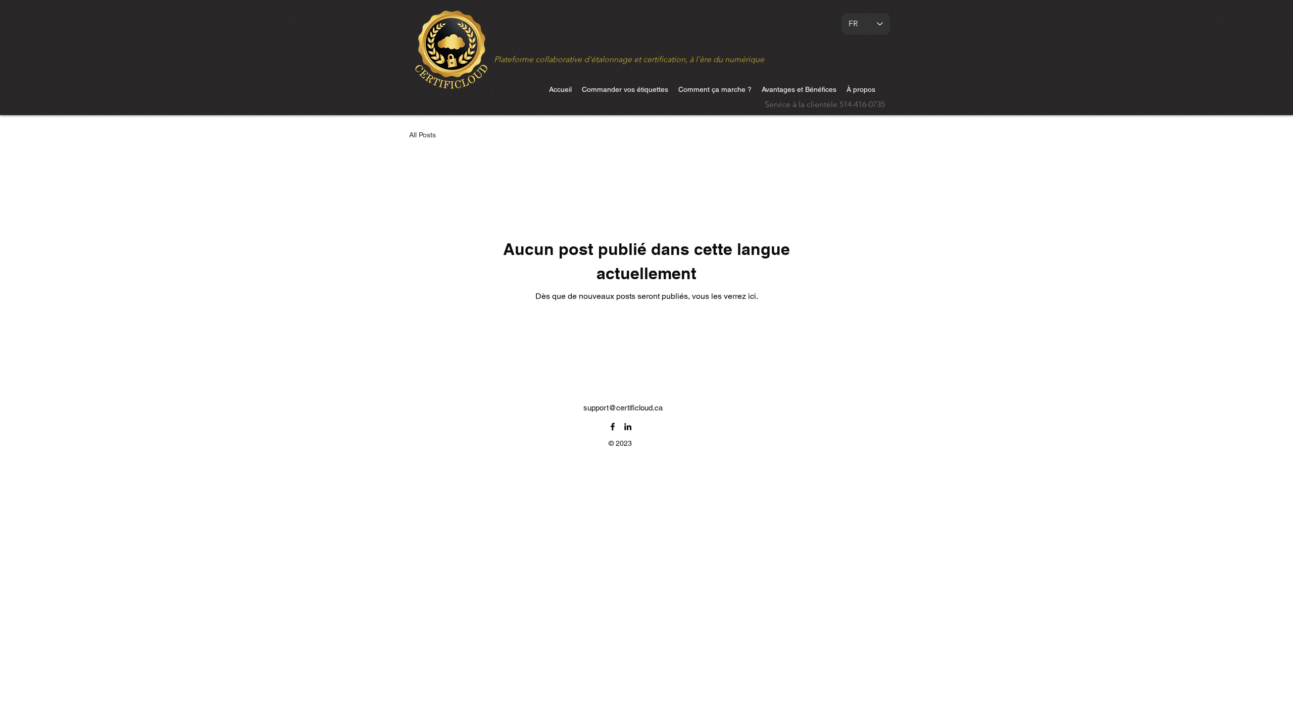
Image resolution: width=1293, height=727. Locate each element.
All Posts (422, 135)
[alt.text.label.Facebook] (613, 427)
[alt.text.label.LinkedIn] (628, 427)
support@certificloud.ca (623, 407)
